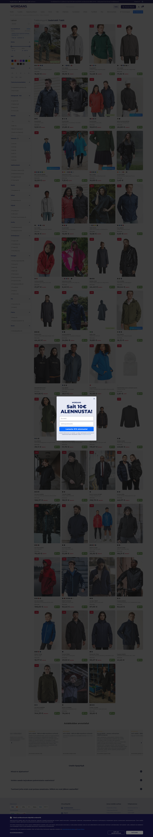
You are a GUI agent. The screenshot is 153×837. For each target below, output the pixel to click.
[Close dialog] (94, 398)
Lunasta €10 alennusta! (76, 429)
